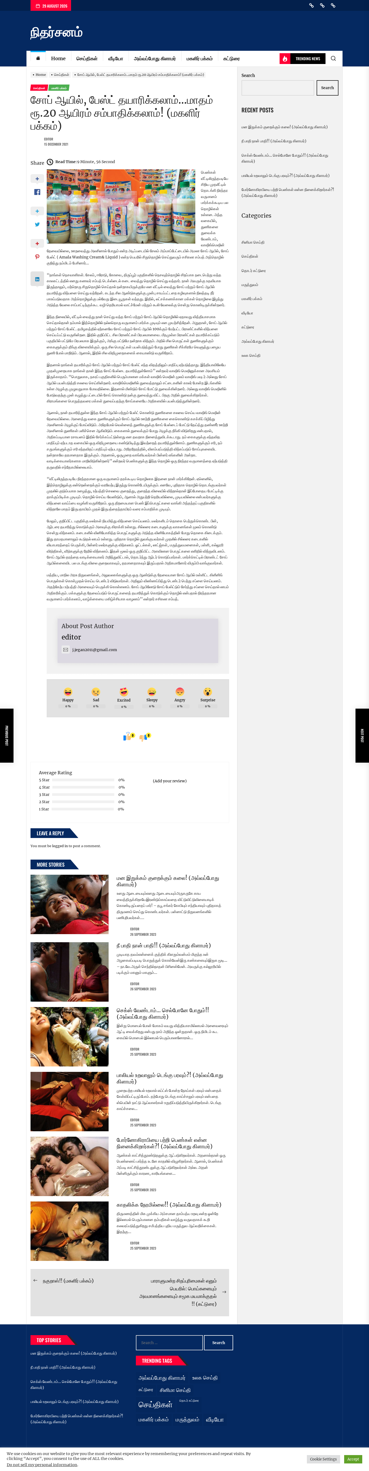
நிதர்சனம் (57, 32)
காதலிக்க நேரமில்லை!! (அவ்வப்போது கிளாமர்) (169, 1204)
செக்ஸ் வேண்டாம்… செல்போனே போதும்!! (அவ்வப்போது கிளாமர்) (163, 1013)
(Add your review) (170, 781)
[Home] (38, 59)
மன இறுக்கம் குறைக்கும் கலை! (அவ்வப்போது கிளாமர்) (168, 881)
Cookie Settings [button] (323, 1459)
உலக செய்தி (250, 355)
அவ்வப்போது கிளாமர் (155, 58)
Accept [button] (353, 1459)
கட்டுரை (231, 58)
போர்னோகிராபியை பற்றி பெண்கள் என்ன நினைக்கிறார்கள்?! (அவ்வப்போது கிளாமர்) (165, 1143)
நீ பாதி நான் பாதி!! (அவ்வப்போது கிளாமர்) (164, 945)
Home (58, 58)
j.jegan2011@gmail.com (94, 649)
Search (248, 75)
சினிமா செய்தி (252, 242)
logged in (60, 846)
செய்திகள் (87, 58)
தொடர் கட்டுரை (253, 270)
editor (48, 139)
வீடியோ (115, 58)
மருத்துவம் (249, 284)
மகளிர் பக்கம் (200, 58)
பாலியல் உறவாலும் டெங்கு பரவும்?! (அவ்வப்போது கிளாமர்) (170, 1078)
